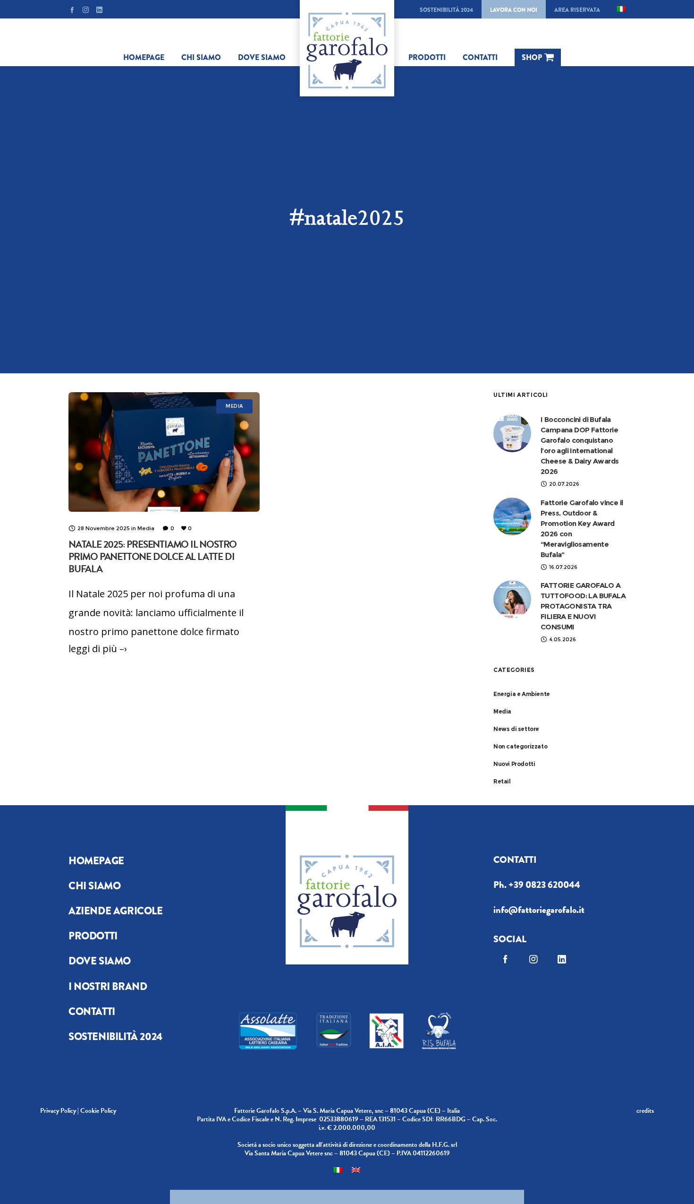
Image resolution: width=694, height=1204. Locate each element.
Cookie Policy (98, 1111)
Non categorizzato (520, 746)
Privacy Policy (58, 1111)
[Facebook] (72, 9)
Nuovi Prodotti (514, 763)
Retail (502, 781)
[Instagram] (86, 9)
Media (502, 711)
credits (645, 1111)
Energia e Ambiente (521, 693)
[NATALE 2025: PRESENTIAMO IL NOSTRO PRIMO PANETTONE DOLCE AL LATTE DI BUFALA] (164, 452)
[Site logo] (347, 48)
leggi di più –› (97, 648)
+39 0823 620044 (544, 885)
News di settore (516, 728)
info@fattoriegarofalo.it (538, 910)
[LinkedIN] (99, 9)
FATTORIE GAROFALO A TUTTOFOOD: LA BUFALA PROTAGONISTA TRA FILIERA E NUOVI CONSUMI (583, 606)
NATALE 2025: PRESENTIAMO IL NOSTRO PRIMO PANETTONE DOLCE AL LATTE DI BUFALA (152, 556)
